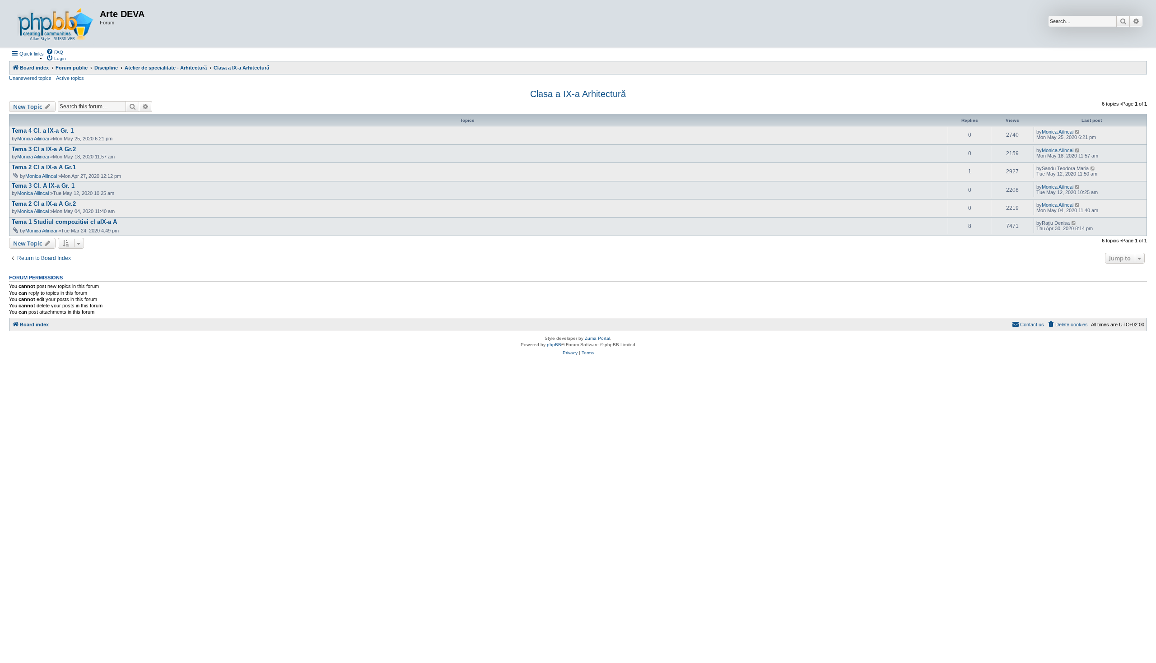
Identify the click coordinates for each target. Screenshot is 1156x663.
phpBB (554, 344)
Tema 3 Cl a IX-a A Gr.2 (44, 149)
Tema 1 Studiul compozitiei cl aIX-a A (64, 221)
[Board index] (55, 24)
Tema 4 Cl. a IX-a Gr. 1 (43, 130)
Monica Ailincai (33, 138)
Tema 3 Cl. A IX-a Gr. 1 (43, 185)
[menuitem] (54, 51)
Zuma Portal (597, 338)
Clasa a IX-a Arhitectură (578, 94)
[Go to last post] (1078, 131)
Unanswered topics (30, 78)
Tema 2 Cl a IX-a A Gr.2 (44, 203)
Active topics (70, 78)
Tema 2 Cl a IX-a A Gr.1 (44, 167)
